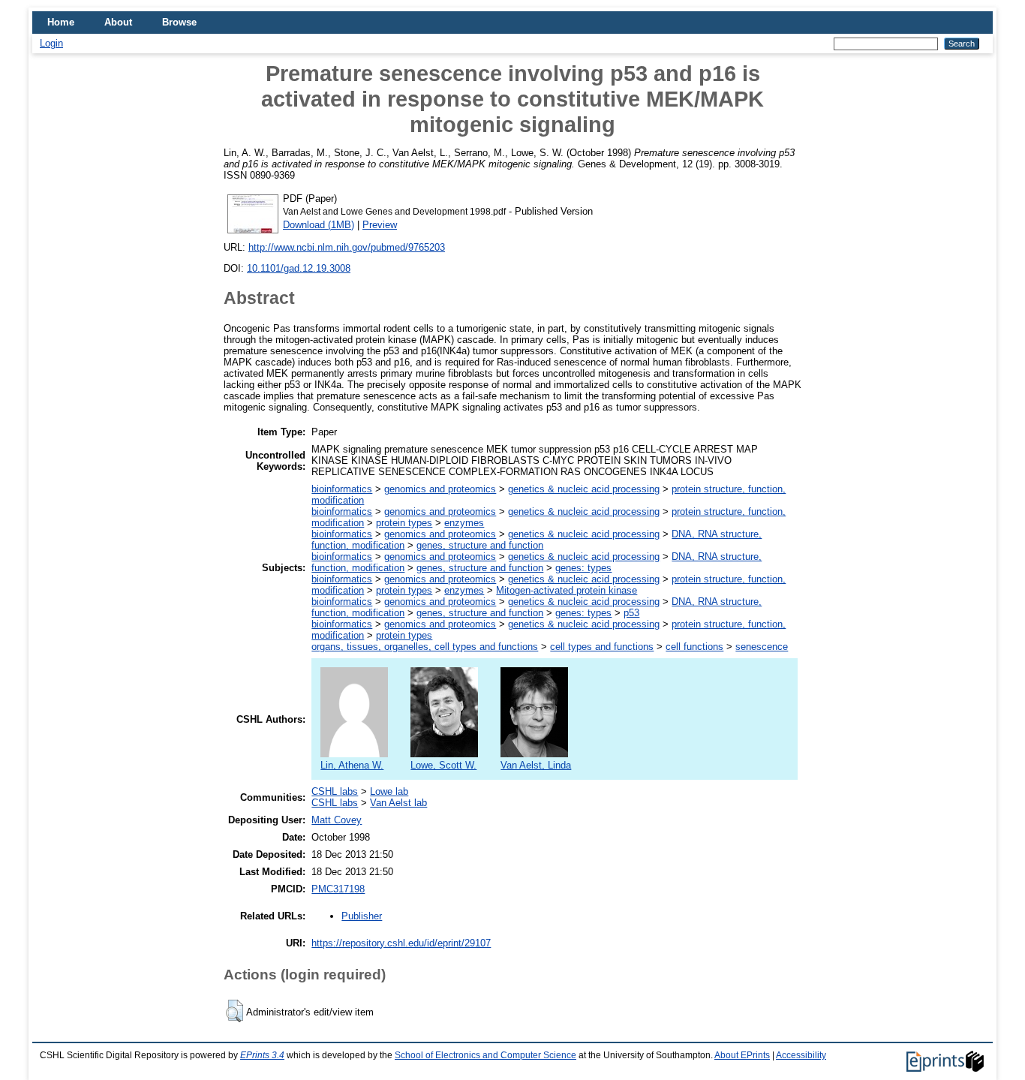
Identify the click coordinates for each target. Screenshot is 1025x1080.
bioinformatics (341, 489)
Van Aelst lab (398, 802)
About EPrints (742, 1055)
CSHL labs (334, 791)
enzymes (464, 522)
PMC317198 (338, 889)
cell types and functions (602, 646)
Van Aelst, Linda (535, 765)
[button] (234, 1011)
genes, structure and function (479, 545)
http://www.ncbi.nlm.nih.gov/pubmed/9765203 (346, 247)
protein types (404, 522)
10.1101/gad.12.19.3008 (298, 268)
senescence (761, 646)
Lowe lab (389, 791)
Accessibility (801, 1055)
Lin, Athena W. (351, 765)
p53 (631, 612)
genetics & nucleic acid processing (584, 489)
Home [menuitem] (60, 22)
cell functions (694, 646)
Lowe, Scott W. (443, 765)
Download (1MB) (318, 224)
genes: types (583, 567)
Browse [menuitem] (179, 22)
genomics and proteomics (440, 489)
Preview (379, 224)
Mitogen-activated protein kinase (566, 590)
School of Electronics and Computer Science (485, 1055)
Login (51, 43)
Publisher (361, 916)
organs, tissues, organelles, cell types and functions (424, 646)
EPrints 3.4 (262, 1055)
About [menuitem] (118, 22)
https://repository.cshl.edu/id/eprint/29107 (401, 943)
